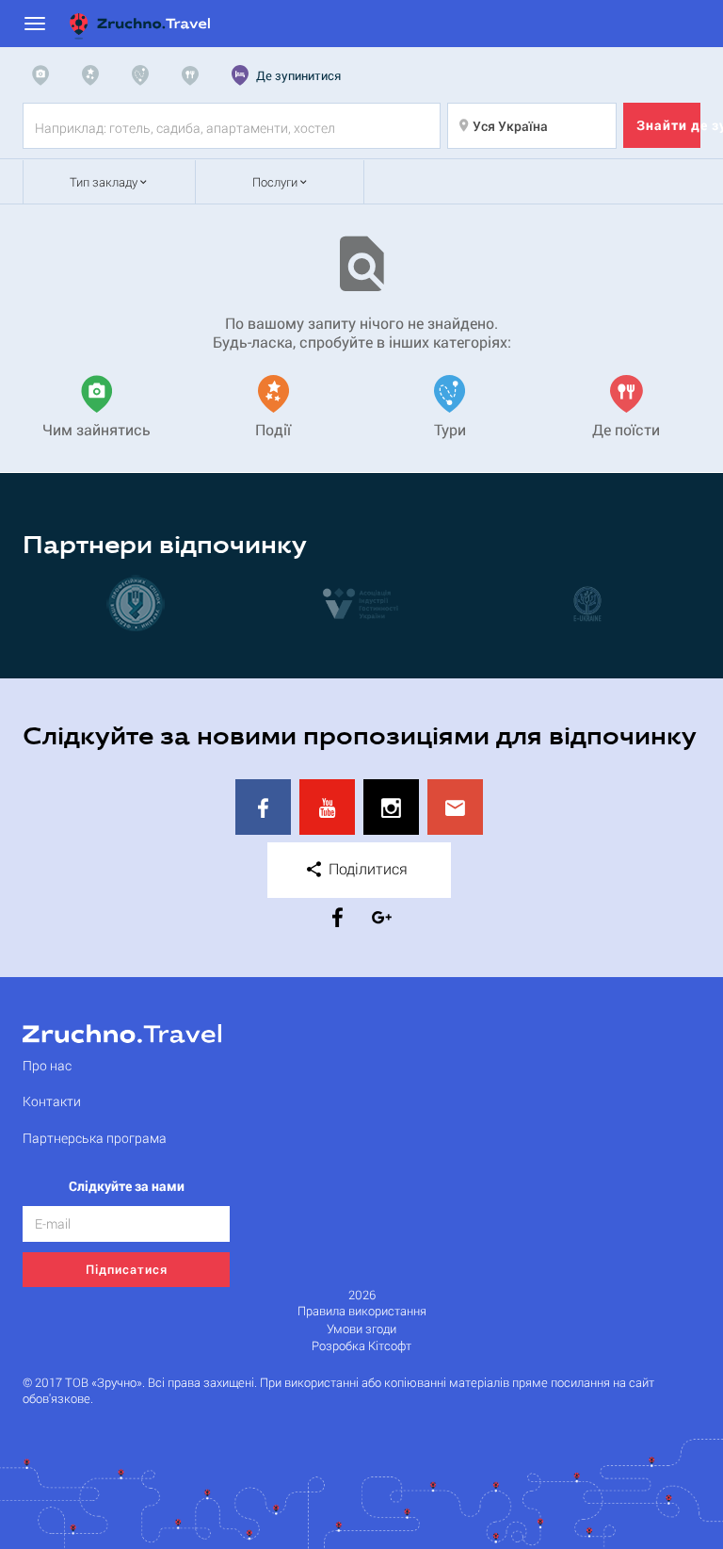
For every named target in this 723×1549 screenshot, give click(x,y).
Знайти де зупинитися (668, 125)
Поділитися (366, 868)
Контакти (52, 1101)
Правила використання (361, 1311)
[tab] (45, 75)
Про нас (47, 1065)
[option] (136, 603)
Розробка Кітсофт (361, 1346)
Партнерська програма (95, 1138)
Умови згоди (361, 1329)
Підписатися (127, 1269)
